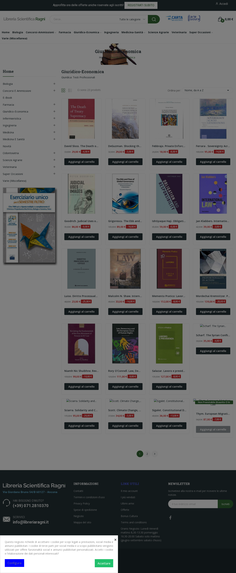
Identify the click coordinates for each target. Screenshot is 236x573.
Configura (14, 563)
